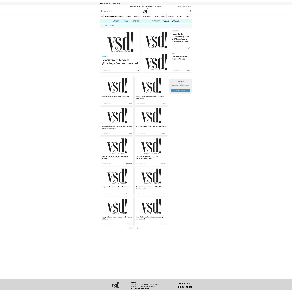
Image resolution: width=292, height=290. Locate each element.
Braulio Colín (141, 224)
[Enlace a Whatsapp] (190, 287)
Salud (173, 53)
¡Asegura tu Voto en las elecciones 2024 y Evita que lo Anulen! (150, 97)
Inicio (105, 26)
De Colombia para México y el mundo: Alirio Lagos (151, 126)
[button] (137, 228)
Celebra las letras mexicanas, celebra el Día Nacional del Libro (149, 188)
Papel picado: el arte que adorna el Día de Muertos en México (117, 218)
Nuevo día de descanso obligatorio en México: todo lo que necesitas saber (180, 38)
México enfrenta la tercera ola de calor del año (115, 96)
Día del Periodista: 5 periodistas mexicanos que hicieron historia (150, 218)
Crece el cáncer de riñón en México (179, 57)
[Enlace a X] (183, 287)
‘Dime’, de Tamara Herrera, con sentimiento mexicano (115, 157)
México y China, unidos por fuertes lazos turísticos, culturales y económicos (117, 127)
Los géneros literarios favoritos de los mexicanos (116, 187)
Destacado (105, 56)
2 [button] (133, 228)
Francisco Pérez (141, 133)
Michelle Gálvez (107, 70)
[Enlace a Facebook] (179, 287)
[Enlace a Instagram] (187, 287)
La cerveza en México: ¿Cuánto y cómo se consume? (120, 61)
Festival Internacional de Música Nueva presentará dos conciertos (148, 157)
